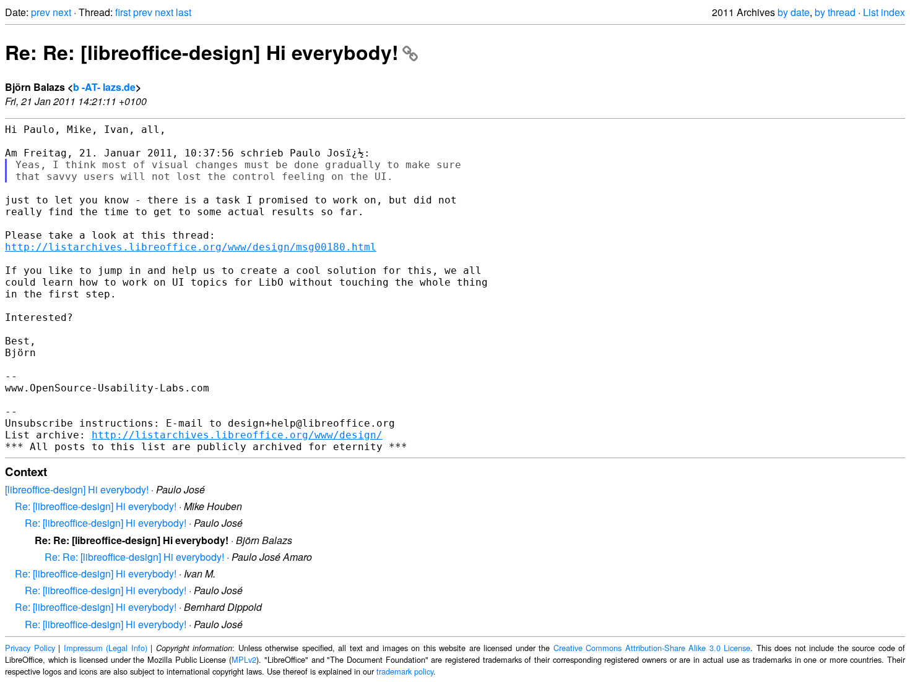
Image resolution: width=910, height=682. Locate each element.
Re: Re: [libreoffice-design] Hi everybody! (202, 52)
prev (40, 12)
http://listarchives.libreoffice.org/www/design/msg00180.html (190, 247)
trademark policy (404, 671)
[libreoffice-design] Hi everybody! (77, 489)
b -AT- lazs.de (104, 87)
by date (794, 12)
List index (884, 12)
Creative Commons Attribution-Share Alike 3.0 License (652, 648)
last (183, 12)
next (62, 12)
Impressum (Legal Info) (105, 648)
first (123, 12)
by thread (835, 12)
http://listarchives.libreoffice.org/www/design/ (237, 435)
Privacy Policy (30, 648)
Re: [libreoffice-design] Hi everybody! (95, 506)
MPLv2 (244, 659)
